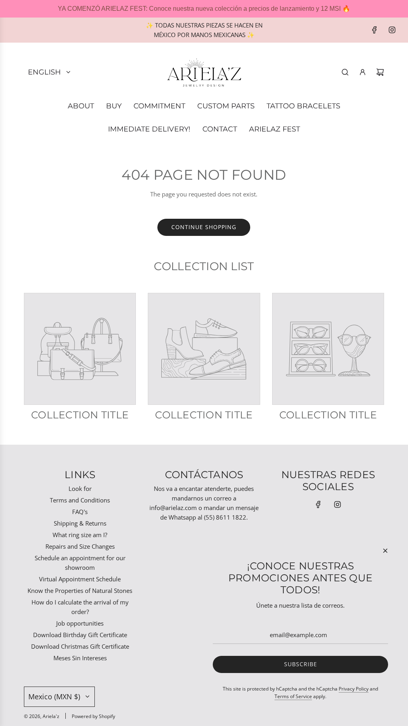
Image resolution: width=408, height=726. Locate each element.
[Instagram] (392, 30)
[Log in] (362, 72)
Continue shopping (203, 227)
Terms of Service (293, 696)
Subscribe (300, 664)
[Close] (385, 550)
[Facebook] (374, 30)
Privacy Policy (354, 688)
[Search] (345, 72)
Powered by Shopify (93, 716)
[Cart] (380, 72)
